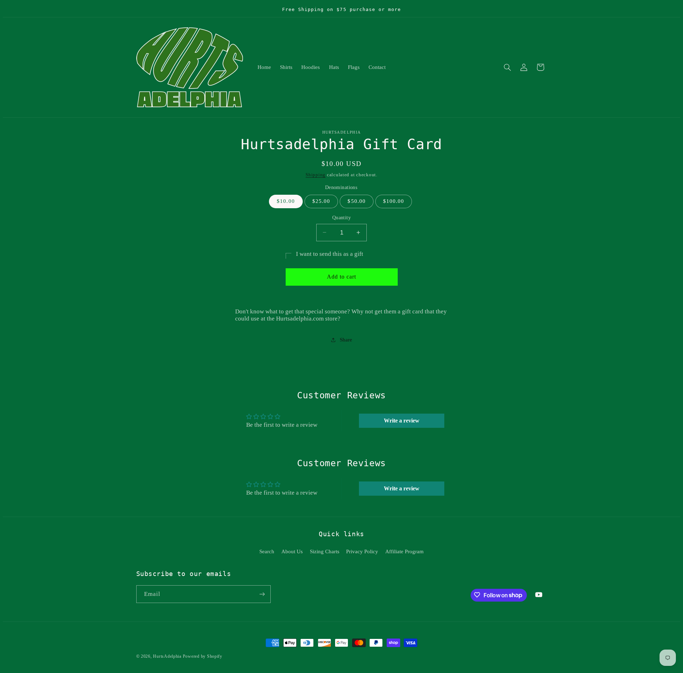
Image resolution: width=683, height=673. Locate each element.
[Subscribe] (262, 594)
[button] (507, 67)
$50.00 (356, 201)
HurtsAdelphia (167, 656)
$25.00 (321, 201)
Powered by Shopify (202, 656)
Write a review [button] (401, 421)
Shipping (315, 174)
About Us (292, 551)
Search (266, 551)
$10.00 (286, 201)
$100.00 (393, 201)
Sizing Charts (324, 551)
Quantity (341, 217)
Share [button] (346, 340)
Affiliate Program (404, 551)
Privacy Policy (362, 551)
